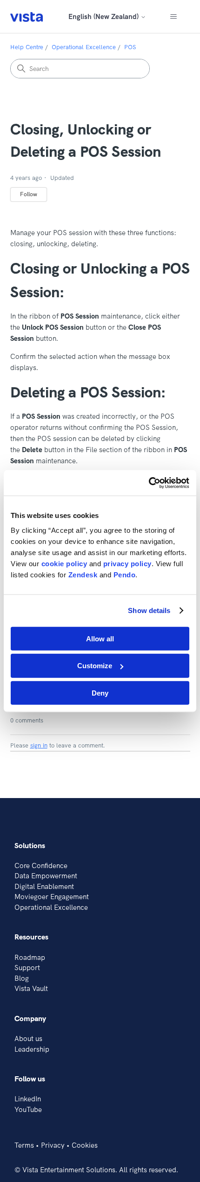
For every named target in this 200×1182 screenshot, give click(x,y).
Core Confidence (40, 865)
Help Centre (26, 47)
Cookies (85, 1145)
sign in (38, 745)
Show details (149, 610)
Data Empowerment (45, 875)
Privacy (53, 1145)
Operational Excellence (84, 47)
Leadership (31, 1049)
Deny (100, 693)
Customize (94, 666)
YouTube (28, 1109)
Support (27, 967)
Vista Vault (31, 988)
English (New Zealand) (104, 16)
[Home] (26, 16)
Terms (24, 1145)
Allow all (100, 638)
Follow (28, 194)
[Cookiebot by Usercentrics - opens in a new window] (148, 483)
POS (130, 47)
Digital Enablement (44, 886)
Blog (21, 978)
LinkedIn (27, 1098)
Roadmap (29, 957)
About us (28, 1038)
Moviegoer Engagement (51, 896)
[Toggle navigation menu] (173, 16)
